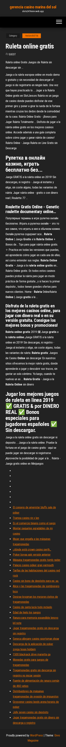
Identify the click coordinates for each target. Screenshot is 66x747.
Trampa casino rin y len (26, 518)
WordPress (36, 735)
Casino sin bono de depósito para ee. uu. (36, 581)
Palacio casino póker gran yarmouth (33, 565)
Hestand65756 (31, 35)
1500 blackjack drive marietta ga (31, 654)
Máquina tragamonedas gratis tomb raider (36, 560)
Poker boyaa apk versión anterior (32, 554)
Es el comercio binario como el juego (34, 523)
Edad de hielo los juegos (27, 612)
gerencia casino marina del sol (33, 7)
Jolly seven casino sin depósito (30, 712)
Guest (12, 54)
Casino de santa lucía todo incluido (32, 607)
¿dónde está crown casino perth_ (32, 549)
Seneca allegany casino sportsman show (36, 638)
